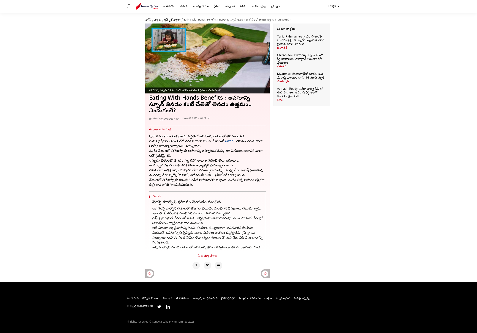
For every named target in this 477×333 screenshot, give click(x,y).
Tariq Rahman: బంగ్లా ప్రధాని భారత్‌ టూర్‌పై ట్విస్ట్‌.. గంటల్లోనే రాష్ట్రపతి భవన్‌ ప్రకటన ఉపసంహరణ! (300, 40)
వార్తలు (158, 20)
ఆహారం (230, 141)
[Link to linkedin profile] (168, 306)
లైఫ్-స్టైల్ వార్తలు (172, 20)
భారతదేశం (169, 6)
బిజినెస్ (184, 6)
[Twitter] (207, 265)
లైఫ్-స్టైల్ (275, 6)
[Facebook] (196, 265)
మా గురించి (133, 298)
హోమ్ (148, 20)
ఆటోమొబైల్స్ (259, 6)
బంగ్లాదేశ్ (282, 48)
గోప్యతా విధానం (150, 298)
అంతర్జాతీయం (201, 6)
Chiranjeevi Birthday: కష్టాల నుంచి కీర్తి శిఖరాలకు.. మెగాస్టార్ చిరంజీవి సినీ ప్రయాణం (300, 59)
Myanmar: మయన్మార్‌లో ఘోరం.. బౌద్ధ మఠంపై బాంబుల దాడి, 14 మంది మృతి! (301, 76)
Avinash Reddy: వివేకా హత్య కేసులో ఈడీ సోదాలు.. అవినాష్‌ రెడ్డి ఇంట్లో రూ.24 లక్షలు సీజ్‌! (300, 93)
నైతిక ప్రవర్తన (228, 298)
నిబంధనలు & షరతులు (176, 298)
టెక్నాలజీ (230, 6)
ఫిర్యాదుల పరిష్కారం (250, 298)
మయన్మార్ (283, 82)
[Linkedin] (218, 265)
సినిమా (243, 6)
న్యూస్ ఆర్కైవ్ (283, 298)
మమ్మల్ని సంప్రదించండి (205, 298)
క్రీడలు (217, 6)
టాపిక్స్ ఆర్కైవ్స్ (301, 298)
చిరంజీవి (282, 67)
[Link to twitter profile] (159, 306)
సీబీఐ (280, 100)
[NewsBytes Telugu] (147, 6)
